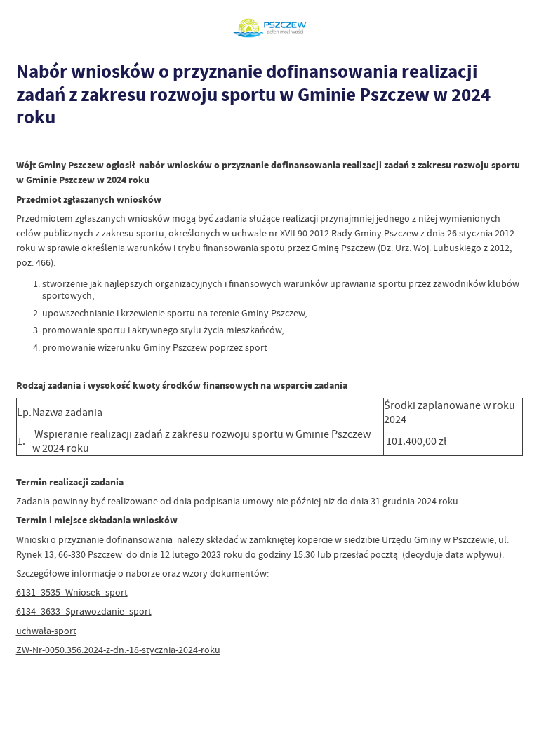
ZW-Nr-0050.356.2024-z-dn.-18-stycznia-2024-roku (118, 649)
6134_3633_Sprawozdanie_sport (84, 611)
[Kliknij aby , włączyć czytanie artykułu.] (23, 144)
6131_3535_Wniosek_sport (72, 592)
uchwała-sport (46, 630)
